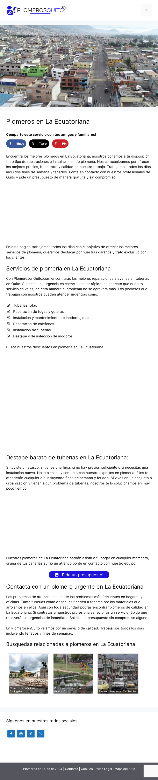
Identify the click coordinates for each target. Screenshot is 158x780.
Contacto (71, 769)
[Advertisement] (79, 214)
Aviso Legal (103, 769)
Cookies (87, 769)
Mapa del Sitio (125, 769)
